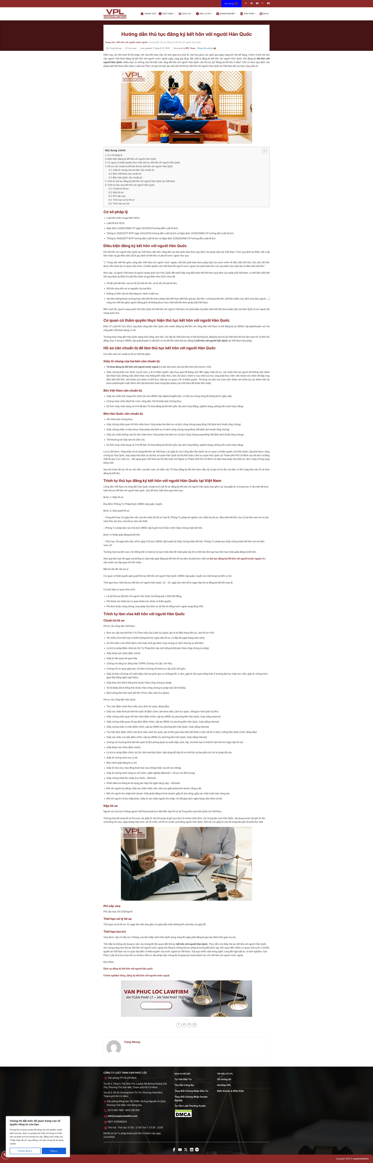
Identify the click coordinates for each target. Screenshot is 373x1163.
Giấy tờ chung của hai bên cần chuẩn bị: (133, 170)
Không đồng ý (25, 1151)
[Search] (268, 23)
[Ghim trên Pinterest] (194, 1025)
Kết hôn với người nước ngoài (132, 42)
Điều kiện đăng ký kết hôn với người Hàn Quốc (131, 159)
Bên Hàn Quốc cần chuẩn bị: (127, 177)
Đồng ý (53, 1151)
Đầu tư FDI (205, 14)
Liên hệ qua (229, 3)
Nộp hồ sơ (118, 192)
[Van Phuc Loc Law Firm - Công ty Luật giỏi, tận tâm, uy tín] (117, 13)
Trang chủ (150, 14)
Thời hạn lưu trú (121, 203)
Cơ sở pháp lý (114, 155)
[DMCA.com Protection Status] (183, 1113)
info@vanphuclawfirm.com (122, 1116)
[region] (38, 1136)
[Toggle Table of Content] (263, 150)
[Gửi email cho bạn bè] (189, 1025)
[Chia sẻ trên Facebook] (178, 1025)
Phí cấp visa (119, 196)
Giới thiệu (167, 14)
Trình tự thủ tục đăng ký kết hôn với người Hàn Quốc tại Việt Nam (141, 181)
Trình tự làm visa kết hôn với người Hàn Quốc (131, 185)
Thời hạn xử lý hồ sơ (123, 200)
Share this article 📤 (206, 48)
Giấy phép (249, 14)
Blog (266, 14)
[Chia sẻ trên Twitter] (184, 1025)
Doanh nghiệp (227, 14)
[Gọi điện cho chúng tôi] (5, 1155)
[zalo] (197, 1151)
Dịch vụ (186, 14)
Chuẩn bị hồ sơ (121, 188)
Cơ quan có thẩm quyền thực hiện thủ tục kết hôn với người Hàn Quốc (143, 162)
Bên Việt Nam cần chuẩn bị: (127, 174)
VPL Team (190, 48)
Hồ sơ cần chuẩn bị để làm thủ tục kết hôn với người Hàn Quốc (140, 166)
